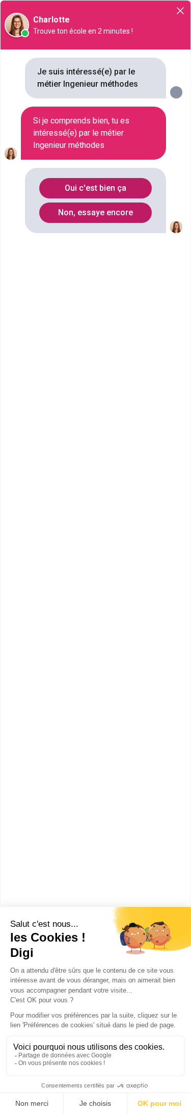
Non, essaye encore (95, 212)
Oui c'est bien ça (95, 188)
